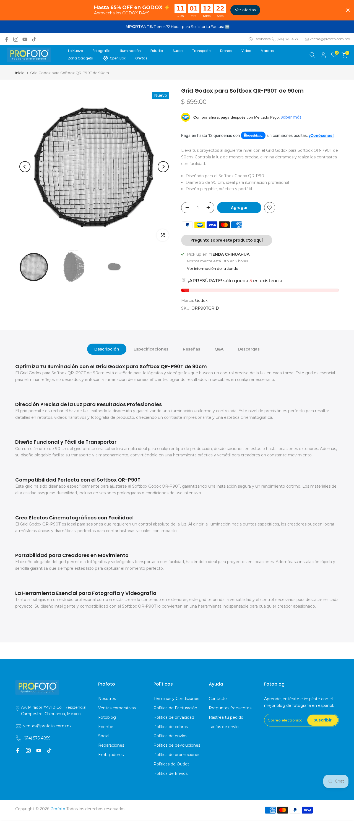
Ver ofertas (245, 9)
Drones (226, 50)
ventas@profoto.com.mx (330, 39)
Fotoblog (107, 717)
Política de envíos (170, 735)
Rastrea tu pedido (226, 717)
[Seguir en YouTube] (24, 39)
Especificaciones (151, 349)
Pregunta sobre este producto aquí (227, 240)
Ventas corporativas (117, 707)
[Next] (163, 166)
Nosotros (107, 698)
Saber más (291, 117)
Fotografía (102, 50)
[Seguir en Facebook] (6, 39)
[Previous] (24, 166)
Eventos (106, 726)
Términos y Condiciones (176, 698)
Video (246, 50)
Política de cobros (170, 726)
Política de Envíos (170, 773)
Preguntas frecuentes (230, 707)
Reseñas (191, 349)
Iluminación (130, 50)
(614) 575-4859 (288, 39)
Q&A (219, 349)
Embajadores (111, 754)
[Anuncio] (177, 26)
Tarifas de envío (224, 726)
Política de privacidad (173, 717)
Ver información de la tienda (212, 268)
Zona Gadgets (80, 58)
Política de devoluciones (176, 745)
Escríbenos (262, 39)
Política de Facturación (175, 707)
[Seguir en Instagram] (15, 39)
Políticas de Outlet (171, 764)
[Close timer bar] (348, 10)
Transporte (201, 50)
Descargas (249, 349)
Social (103, 735)
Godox (201, 300)
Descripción (106, 349)
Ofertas (141, 58)
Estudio (156, 50)
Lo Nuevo (75, 50)
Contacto (218, 698)
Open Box (118, 58)
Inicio (20, 73)
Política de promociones (176, 754)
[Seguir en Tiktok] (34, 39)
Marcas (267, 50)
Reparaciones (111, 745)
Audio (178, 50)
